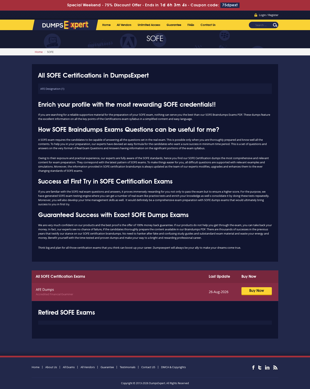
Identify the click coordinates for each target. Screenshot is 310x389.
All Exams (69, 367)
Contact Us (208, 25)
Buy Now (256, 291)
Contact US (148, 367)
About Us (51, 367)
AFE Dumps (45, 289)
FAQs (190, 25)
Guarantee (174, 25)
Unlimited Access (149, 25)
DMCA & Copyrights (173, 367)
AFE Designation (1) (52, 89)
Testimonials (127, 367)
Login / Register (268, 15)
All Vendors (124, 25)
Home (106, 25)
